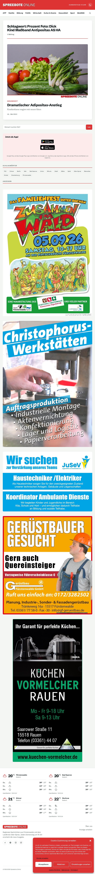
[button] (90, 841)
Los (89, 127)
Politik (28, 13)
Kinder (6, 175)
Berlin (19, 171)
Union (42, 171)
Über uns (89, 826)
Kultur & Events (50, 13)
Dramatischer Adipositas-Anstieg (34, 105)
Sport (72, 13)
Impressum (74, 870)
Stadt (56, 171)
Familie (11, 13)
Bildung (20, 13)
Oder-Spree (77, 171)
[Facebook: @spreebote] (5, 842)
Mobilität (80, 13)
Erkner (12, 171)
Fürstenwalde (27, 175)
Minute (49, 171)
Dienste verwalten (42, 858)
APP (4, 13)
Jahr (25, 171)
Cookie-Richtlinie (54, 870)
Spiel (69, 171)
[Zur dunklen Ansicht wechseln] (90, 5)
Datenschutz (65, 870)
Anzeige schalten (85, 830)
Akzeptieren (43, 864)
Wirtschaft (37, 13)
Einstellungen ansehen (81, 864)
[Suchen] (90, 13)
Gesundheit (63, 13)
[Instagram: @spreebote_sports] (21, 842)
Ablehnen (61, 864)
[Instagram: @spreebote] (15, 842)
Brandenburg (15, 175)
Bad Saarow (33, 171)
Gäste (63, 171)
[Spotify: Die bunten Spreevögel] (10, 842)
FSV (5, 171)
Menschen (87, 171)
